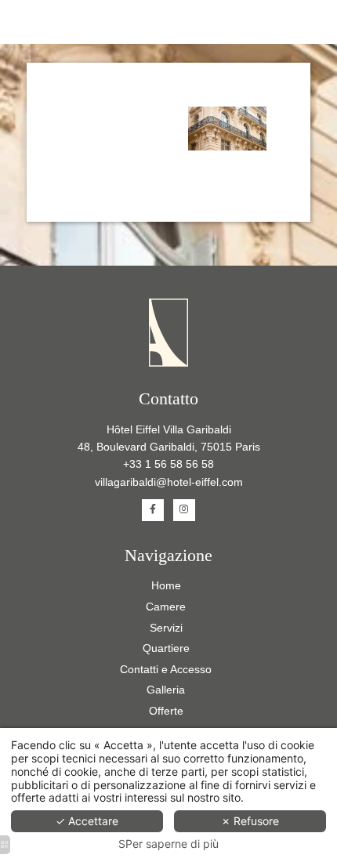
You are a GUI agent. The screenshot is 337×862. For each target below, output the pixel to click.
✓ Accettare (87, 821)
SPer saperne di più (168, 844)
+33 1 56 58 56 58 (168, 464)
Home (166, 585)
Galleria (166, 689)
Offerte (166, 710)
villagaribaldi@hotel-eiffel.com (169, 482)
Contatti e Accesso (166, 669)
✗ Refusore (250, 821)
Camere (166, 606)
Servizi (166, 627)
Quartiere (166, 648)
